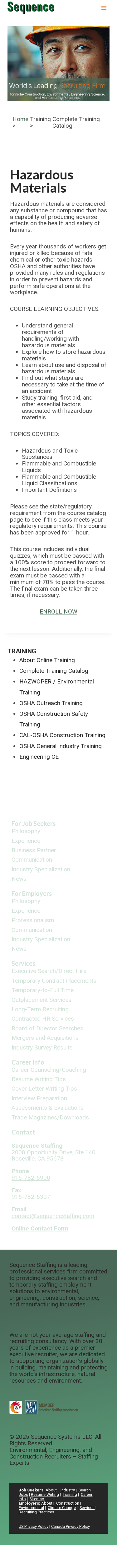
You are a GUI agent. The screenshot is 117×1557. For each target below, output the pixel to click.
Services (23, 963)
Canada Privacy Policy (70, 1526)
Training (21, 651)
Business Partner (34, 850)
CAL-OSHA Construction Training (62, 735)
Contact (23, 1132)
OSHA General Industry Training (60, 746)
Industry (68, 1490)
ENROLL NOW (58, 611)
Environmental (31, 1507)
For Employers (32, 893)
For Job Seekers (34, 823)
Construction (67, 1503)
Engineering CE (39, 756)
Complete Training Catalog (53, 670)
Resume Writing (45, 1494)
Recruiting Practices (36, 1512)
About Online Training (47, 660)
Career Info (28, 1062)
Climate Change (62, 1507)
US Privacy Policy (33, 1526)
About (51, 1490)
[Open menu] (104, 8)
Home (20, 119)
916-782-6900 (31, 1177)
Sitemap (37, 1498)
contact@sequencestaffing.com (53, 1216)
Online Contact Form (40, 1228)
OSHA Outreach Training (51, 703)
